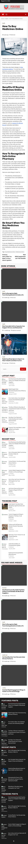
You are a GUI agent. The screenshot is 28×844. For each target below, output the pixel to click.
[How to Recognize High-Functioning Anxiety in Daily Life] (14, 278)
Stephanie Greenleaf (16, 330)
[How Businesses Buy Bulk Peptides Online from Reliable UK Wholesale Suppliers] (14, 575)
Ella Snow (14, 297)
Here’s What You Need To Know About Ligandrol (7, 257)
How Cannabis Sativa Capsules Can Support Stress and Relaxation (13, 327)
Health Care (4, 655)
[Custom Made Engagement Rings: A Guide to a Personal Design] (14, 675)
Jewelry (4, 687)
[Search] (26, 14)
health (3, 23)
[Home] (3, 14)
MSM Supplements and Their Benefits (20, 256)
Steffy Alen (13, 34)
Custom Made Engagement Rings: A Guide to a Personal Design (13, 690)
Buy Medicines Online (10, 251)
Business (4, 587)
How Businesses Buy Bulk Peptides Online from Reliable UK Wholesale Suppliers (13, 591)
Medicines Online (20, 251)
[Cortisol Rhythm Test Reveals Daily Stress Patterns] (14, 642)
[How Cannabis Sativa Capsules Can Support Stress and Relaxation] (14, 311)
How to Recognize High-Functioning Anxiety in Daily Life (13, 294)
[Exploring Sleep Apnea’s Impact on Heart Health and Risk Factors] (14, 344)
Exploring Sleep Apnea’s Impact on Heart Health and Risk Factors (13, 359)
